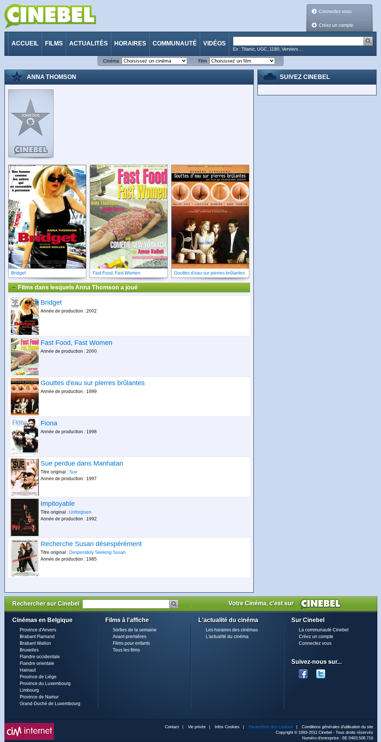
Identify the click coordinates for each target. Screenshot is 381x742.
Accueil (25, 43)
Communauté (175, 43)
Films (54, 43)
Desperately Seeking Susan (97, 552)
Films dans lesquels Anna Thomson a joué (78, 287)
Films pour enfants (131, 643)
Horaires (130, 43)
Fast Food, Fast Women (76, 342)
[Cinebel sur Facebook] (303, 671)
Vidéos (214, 43)
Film (202, 61)
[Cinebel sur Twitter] (324, 671)
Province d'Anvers (38, 629)
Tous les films (126, 650)
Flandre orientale (37, 663)
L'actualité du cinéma (227, 636)
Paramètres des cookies (271, 726)
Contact (172, 726)
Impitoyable (58, 503)
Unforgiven (80, 512)
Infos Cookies (227, 726)
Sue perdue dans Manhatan (82, 463)
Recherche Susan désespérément (91, 544)
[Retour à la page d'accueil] (50, 16)
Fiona (49, 423)
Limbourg (29, 690)
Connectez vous (335, 11)
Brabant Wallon (35, 643)
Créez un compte (336, 25)
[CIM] (29, 725)
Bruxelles (29, 650)
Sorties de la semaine (135, 629)
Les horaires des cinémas (232, 629)
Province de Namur (39, 697)
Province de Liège (38, 676)
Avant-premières (129, 636)
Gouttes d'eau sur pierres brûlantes (93, 383)
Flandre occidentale (40, 656)
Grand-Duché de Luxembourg (50, 703)
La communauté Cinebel (324, 629)
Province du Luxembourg (45, 683)
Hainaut (28, 670)
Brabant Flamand (37, 636)
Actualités (88, 43)
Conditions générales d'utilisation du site (337, 726)
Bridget (51, 302)
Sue (73, 472)
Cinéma (111, 61)
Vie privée (197, 726)
